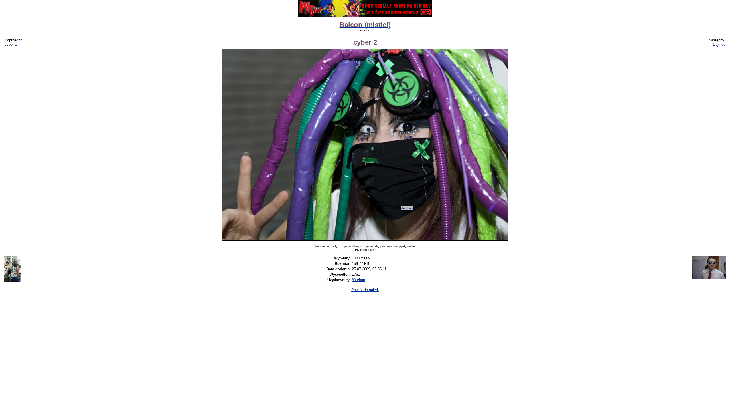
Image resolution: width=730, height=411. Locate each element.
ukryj (371, 249)
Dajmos (719, 44)
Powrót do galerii (365, 290)
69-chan (407, 208)
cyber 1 (11, 44)
